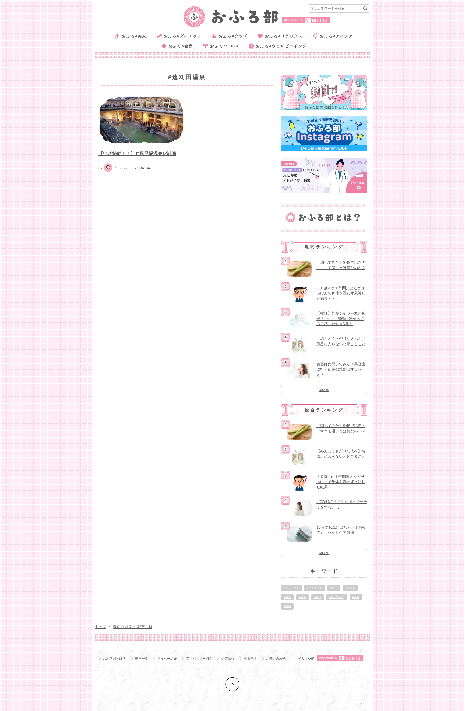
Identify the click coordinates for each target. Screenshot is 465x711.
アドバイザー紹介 (199, 658)
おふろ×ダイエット (183, 36)
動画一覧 (141, 658)
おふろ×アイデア (336, 36)
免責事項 (250, 658)
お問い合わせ (276, 658)
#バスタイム (314, 587)
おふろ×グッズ (233, 36)
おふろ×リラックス (284, 36)
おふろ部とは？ (114, 658)
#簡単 (355, 597)
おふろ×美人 (134, 36)
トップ (100, 627)
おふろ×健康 (180, 46)
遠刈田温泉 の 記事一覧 (132, 627)
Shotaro (122, 168)
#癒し (333, 587)
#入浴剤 (350, 587)
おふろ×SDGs (224, 46)
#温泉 (302, 597)
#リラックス (291, 587)
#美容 (287, 597)
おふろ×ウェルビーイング (281, 46)
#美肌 (317, 597)
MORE (324, 390)
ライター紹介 (167, 658)
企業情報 (227, 658)
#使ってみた (336, 597)
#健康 (287, 606)
